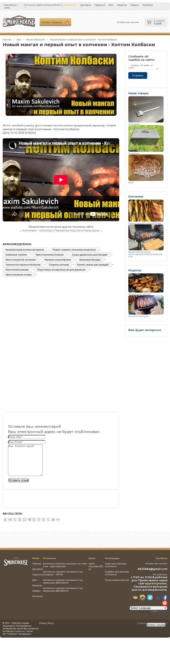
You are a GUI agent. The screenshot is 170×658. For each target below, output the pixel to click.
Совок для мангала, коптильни (115, 565)
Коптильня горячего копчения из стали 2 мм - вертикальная (65, 565)
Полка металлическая (117, 580)
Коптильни (133, 153)
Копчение (135, 196)
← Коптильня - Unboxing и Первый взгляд (47, 230)
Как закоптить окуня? (138, 316)
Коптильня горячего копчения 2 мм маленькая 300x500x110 (63, 589)
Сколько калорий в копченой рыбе (144, 223)
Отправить (137, 75)
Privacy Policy (46, 623)
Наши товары (138, 93)
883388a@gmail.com (152, 568)
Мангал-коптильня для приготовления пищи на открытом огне (145, 254)
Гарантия (100, 5)
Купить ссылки (156, 624)
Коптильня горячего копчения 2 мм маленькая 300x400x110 (63, 581)
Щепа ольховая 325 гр (96, 566)
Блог (111, 5)
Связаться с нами (11, 6)
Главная (7, 39)
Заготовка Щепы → (89, 230)
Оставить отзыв (18, 480)
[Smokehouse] (16, 566)
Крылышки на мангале (139, 294)
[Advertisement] (61, 317)
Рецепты (122, 5)
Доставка (85, 5)
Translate (163, 612)
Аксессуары (134, 124)
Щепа (131, 182)
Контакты (147, 5)
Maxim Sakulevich (35, 39)
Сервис (135, 5)
